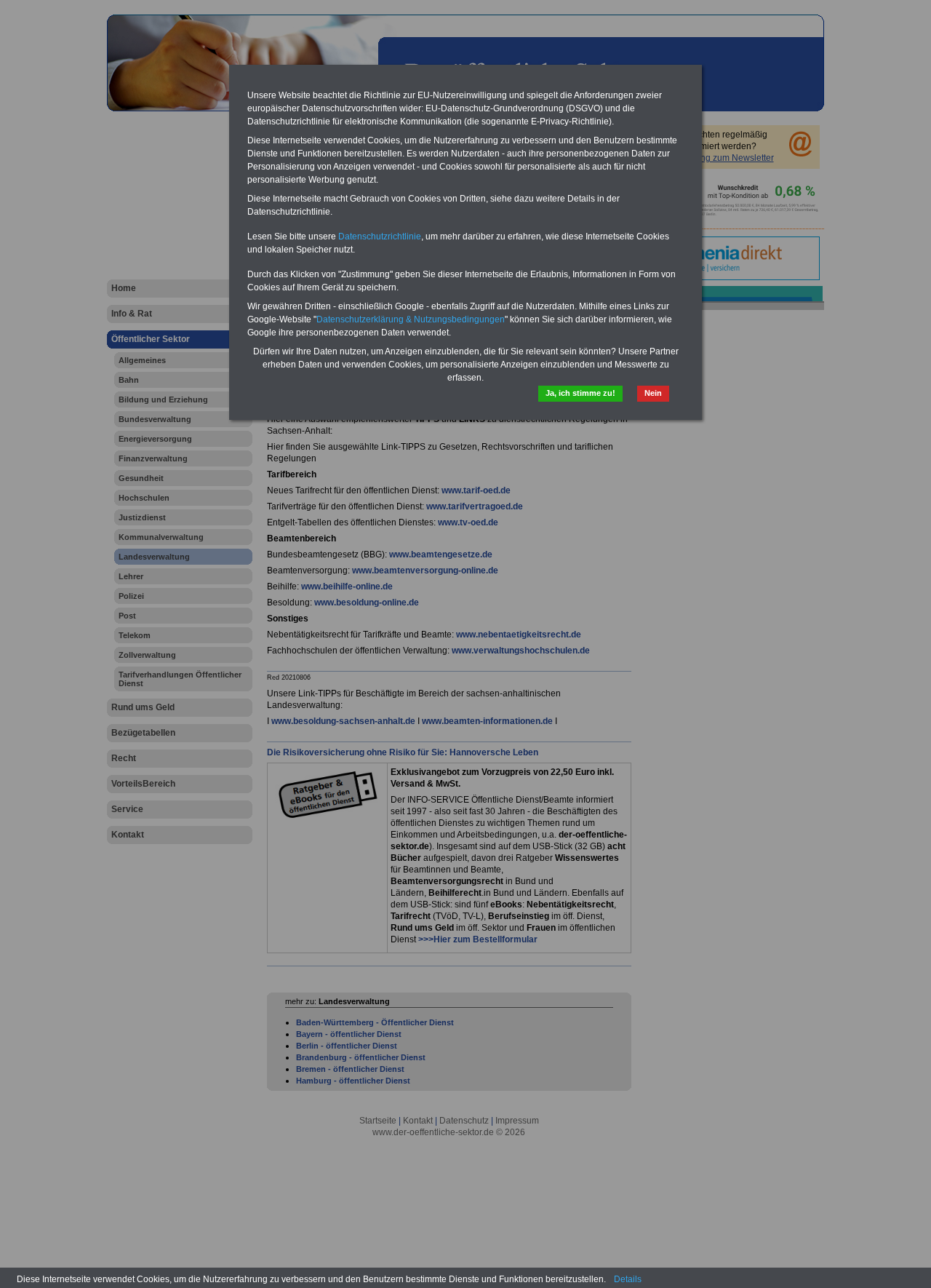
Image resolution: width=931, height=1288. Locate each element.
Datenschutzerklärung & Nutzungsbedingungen (410, 319)
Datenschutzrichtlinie (379, 236)
